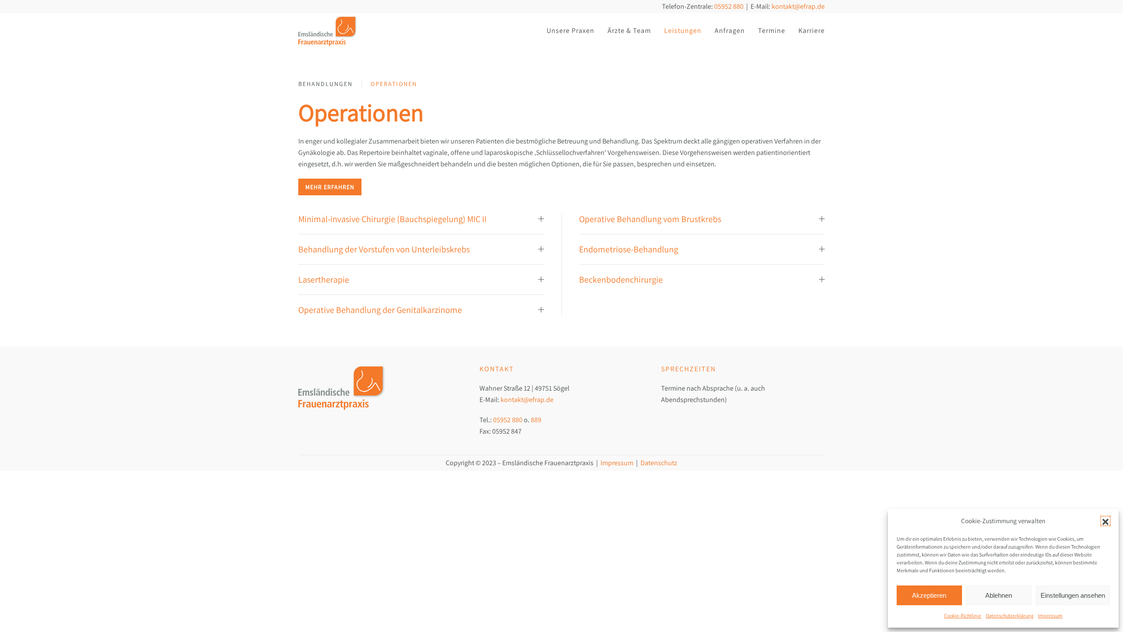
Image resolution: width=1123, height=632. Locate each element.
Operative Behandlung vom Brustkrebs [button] (650, 219)
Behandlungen (325, 84)
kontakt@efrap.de (798, 6)
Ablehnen (998, 595)
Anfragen (730, 30)
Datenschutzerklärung (1010, 615)
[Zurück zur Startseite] (328, 30)
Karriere (811, 30)
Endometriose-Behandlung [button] (628, 249)
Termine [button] (771, 30)
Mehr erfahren (329, 187)
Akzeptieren (929, 595)
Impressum (1050, 615)
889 (536, 419)
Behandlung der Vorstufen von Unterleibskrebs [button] (384, 249)
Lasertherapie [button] (323, 279)
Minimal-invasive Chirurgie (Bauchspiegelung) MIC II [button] (392, 219)
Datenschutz (658, 462)
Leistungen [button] (682, 30)
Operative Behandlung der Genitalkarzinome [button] (380, 310)
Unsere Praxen (570, 30)
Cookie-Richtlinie (962, 615)
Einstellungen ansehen (1073, 595)
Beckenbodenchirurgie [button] (621, 279)
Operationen (394, 84)
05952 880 (729, 6)
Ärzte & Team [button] (629, 30)
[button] (1105, 521)
